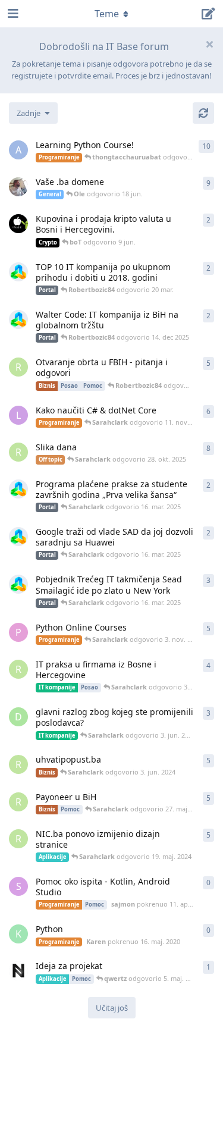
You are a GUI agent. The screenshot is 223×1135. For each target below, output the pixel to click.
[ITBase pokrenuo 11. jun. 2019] (18, 488)
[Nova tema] (208, 13)
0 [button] (208, 882)
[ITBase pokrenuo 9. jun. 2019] (18, 584)
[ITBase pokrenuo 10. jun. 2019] (18, 536)
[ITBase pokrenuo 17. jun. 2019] (18, 271)
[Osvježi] (203, 113)
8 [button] (208, 448)
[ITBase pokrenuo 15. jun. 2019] (18, 319)
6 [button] (208, 411)
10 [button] (206, 146)
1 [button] (208, 967)
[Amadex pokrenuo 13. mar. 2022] (18, 186)
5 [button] (208, 363)
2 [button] (208, 220)
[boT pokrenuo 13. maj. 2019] (18, 223)
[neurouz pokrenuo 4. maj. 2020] (18, 970)
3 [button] (208, 580)
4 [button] (208, 665)
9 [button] (208, 183)
